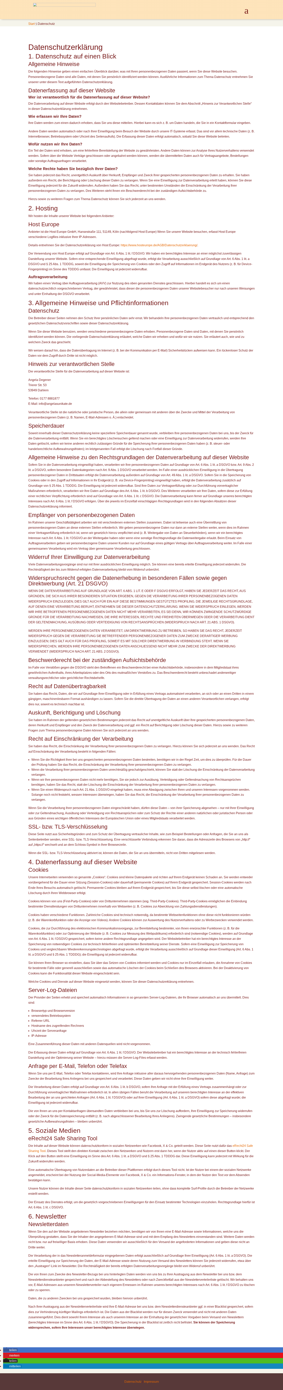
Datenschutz (133, 1381)
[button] (10, 1350)
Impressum (151, 1381)
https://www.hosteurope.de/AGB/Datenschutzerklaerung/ (159, 245)
